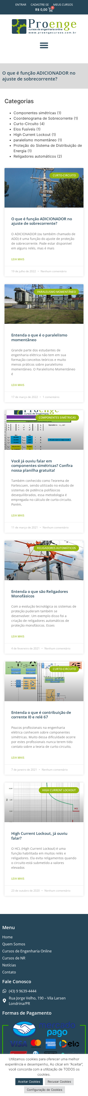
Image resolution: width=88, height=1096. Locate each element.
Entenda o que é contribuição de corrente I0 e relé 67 (41, 715)
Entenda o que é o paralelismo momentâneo (39, 337)
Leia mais (17, 259)
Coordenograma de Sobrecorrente (43, 118)
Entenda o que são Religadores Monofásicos (39, 594)
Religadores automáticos (35, 156)
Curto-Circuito (26, 123)
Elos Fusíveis (24, 129)
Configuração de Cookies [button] (44, 1089)
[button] (44, 45)
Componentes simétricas (35, 113)
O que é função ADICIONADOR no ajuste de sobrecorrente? (41, 221)
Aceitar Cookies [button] (29, 1081)
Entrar (20, 4)
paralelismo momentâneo (35, 140)
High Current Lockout (32, 134)
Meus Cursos (63, 4)
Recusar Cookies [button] (59, 1081)
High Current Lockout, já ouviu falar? (39, 835)
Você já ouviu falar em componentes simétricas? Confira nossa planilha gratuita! (42, 465)
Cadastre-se (40, 4)
